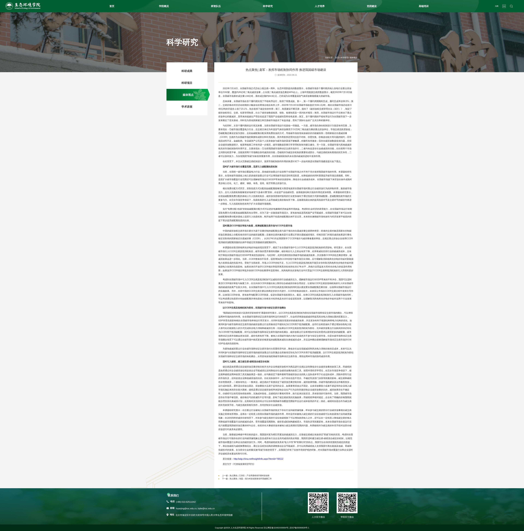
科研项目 (186, 82)
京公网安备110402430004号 (276, 528)
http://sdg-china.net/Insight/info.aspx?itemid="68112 (258, 459)
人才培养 (320, 6)
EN (504, 6)
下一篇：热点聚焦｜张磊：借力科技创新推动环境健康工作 (247, 479)
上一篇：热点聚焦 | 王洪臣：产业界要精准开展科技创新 (246, 475)
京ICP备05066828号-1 (299, 528)
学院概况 (164, 6)
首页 (111, 6)
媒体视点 (188, 94)
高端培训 (424, 6)
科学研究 (268, 6)
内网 (496, 6)
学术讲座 (186, 106)
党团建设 (372, 6)
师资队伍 (216, 6)
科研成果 (186, 70)
